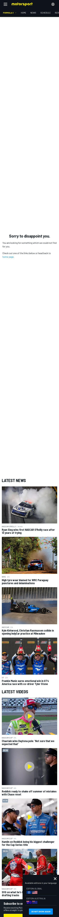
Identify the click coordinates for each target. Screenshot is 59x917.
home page (8, 256)
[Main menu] (5, 4)
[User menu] (53, 4)
